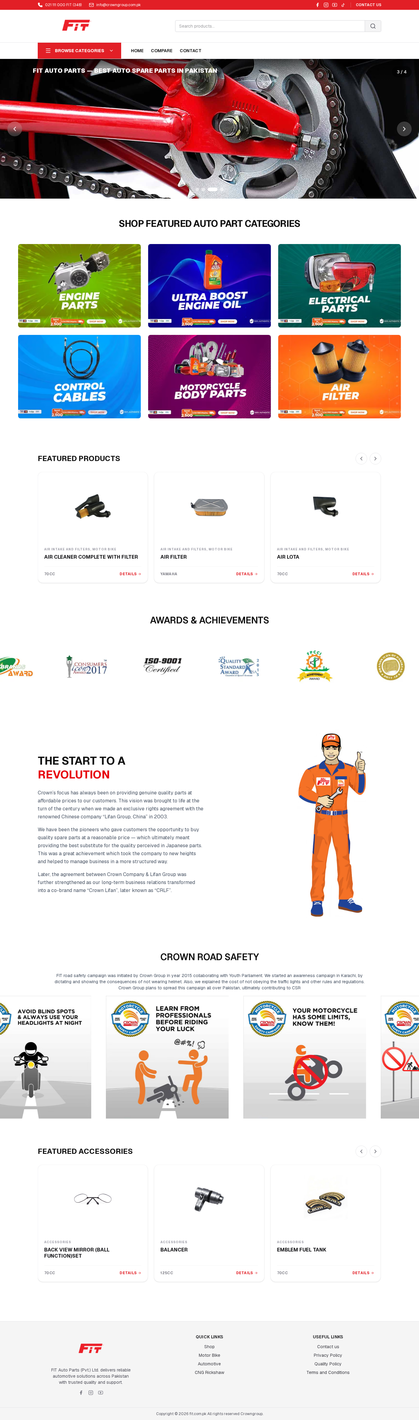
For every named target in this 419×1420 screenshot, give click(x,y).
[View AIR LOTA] (325, 506)
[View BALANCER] (209, 1199)
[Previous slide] (14, 129)
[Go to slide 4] (219, 189)
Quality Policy (328, 1364)
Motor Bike (209, 1355)
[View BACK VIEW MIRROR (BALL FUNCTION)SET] (93, 1199)
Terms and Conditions (328, 1372)
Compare (161, 50)
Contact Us (368, 4)
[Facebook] (317, 4)
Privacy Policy (328, 1355)
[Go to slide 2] (203, 189)
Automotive (209, 1364)
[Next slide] (404, 129)
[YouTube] (334, 4)
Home (137, 50)
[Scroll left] (361, 458)
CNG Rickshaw (209, 1372)
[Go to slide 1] (197, 189)
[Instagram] (326, 4)
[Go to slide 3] (209, 189)
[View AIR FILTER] (209, 506)
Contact (191, 50)
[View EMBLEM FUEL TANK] (325, 1199)
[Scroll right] (375, 458)
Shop (209, 1346)
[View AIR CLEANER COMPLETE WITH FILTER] (93, 506)
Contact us (328, 1346)
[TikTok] (343, 4)
